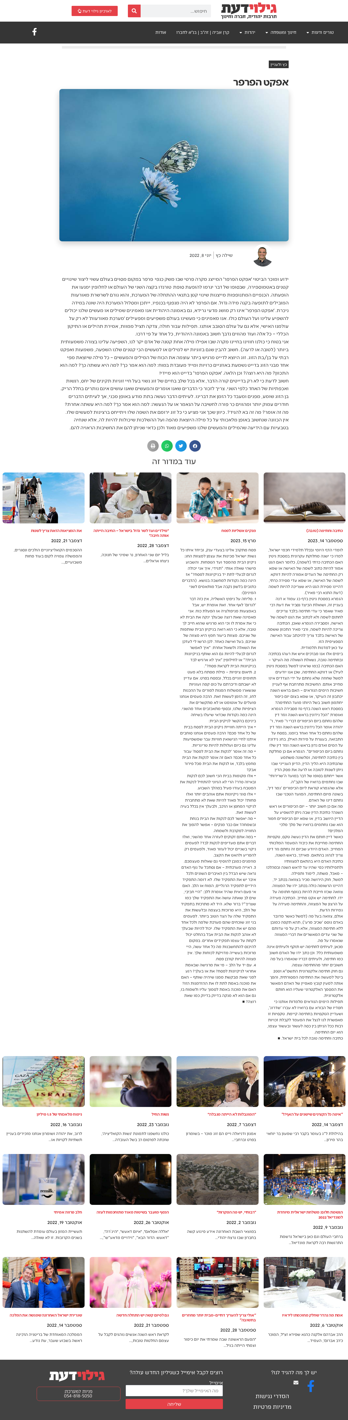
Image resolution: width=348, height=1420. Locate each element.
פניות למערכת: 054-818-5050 (78, 1393)
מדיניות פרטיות (272, 1406)
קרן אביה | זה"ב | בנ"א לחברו (202, 32)
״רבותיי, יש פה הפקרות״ (236, 1211)
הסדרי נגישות (272, 1396)
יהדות (250, 32)
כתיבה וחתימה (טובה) (324, 530)
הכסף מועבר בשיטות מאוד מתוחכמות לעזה (133, 1211)
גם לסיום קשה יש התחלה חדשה (142, 1314)
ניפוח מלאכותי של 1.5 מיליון (59, 1114)
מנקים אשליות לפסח (238, 530)
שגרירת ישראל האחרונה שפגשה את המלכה (46, 1314)
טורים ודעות (323, 32)
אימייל (216, 1382)
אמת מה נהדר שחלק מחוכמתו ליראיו (312, 1314)
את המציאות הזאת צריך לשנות (56, 530)
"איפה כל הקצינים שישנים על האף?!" (312, 1114)
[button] (195, 446)
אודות (160, 32)
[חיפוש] (134, 11)
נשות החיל (160, 1114)
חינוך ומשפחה (283, 32)
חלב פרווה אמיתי (68, 1211)
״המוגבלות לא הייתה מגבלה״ (232, 1114)
